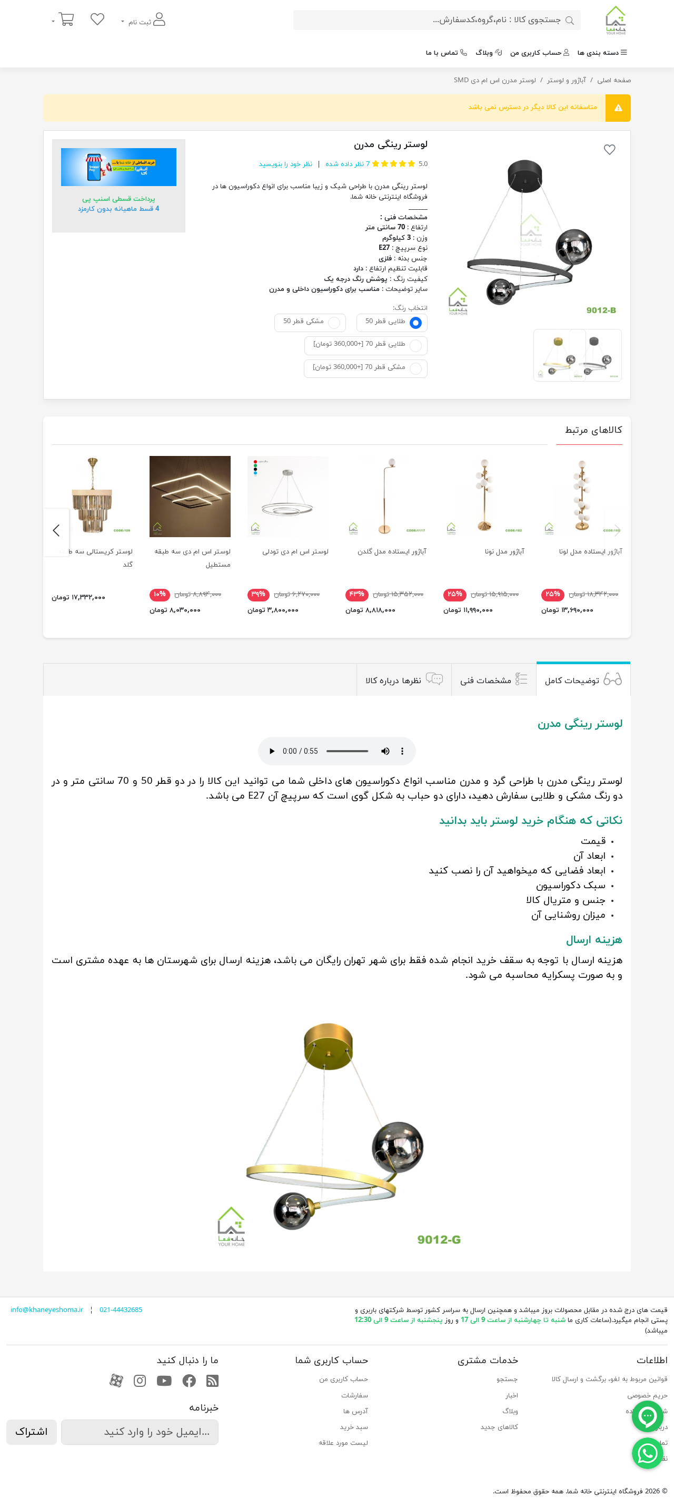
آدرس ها (355, 1411)
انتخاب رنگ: (410, 308)
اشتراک (31, 1432)
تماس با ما (442, 53)
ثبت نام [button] (139, 22)
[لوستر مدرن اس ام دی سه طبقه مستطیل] (190, 496)
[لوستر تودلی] (288, 496)
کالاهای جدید (499, 1427)
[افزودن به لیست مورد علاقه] (610, 151)
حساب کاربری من (535, 53)
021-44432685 (121, 1310)
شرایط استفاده (647, 1411)
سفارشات (354, 1396)
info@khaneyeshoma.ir (47, 1310)
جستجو (507, 1379)
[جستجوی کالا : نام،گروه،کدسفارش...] (570, 20)
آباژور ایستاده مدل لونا (590, 552)
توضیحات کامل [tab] (572, 681)
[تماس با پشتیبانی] (647, 1453)
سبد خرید (354, 1427)
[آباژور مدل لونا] (581, 496)
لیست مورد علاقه (343, 1443)
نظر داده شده (346, 164)
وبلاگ (484, 53)
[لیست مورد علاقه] (97, 20)
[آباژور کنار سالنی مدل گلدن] (386, 496)
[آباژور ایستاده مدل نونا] (483, 496)
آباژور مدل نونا (504, 552)
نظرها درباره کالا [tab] (393, 681)
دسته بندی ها (598, 53)
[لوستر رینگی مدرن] (531, 230)
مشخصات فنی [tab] (485, 681)
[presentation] (618, 532)
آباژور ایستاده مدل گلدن (392, 552)
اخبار (512, 1396)
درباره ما (656, 1427)
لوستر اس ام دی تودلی (295, 552)
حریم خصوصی (647, 1396)
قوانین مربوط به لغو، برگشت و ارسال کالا (610, 1379)
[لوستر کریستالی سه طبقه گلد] (92, 496)
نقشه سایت (650, 1459)
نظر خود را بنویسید (285, 164)
